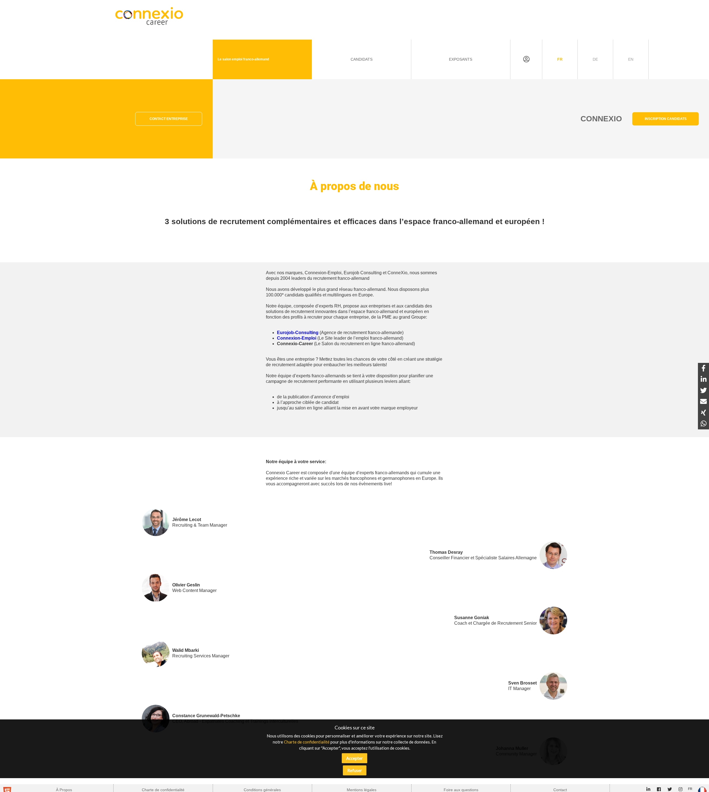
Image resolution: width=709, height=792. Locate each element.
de (595, 59)
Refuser (354, 770)
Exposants (460, 59)
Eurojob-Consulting (297, 332)
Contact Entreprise (169, 119)
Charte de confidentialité (307, 741)
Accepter (354, 758)
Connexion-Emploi (296, 338)
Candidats (362, 59)
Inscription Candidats (666, 119)
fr (559, 59)
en (630, 59)
